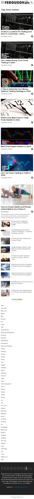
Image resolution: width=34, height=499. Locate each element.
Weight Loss (4, 457)
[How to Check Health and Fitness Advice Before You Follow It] (17, 194)
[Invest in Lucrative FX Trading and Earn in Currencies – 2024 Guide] (17, 21)
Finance (3, 354)
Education (3, 338)
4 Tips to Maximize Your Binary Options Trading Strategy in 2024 (16, 90)
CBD (12, 261)
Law (12, 235)
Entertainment (4, 340)
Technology (4, 448)
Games (3, 370)
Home (2, 7)
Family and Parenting (6, 346)
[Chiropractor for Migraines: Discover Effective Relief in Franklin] (5, 223)
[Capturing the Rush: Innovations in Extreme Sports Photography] (5, 267)
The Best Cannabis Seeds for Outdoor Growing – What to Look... (20, 257)
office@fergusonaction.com (20, 487)
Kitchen (3, 397)
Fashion (3, 348)
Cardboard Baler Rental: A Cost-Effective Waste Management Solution (21, 248)
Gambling (3, 367)
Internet (3, 392)
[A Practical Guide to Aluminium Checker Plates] (5, 241)
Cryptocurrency (5, 330)
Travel (2, 454)
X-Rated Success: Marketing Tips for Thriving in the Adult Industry (21, 291)
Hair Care (3, 375)
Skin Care (3, 440)
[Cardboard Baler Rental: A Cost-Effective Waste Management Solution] (5, 249)
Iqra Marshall (5, 212)
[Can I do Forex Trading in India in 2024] (17, 162)
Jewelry (3, 394)
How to (3, 386)
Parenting (3, 421)
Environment (4, 343)
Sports (2, 446)
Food (2, 362)
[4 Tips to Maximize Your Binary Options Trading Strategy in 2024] (17, 78)
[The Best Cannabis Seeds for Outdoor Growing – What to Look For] (5, 258)
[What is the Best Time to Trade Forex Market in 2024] (17, 107)
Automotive (4, 308)
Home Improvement (6, 384)
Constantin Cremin (6, 36)
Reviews (3, 432)
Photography (4, 427)
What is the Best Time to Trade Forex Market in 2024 (15, 119)
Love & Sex (4, 405)
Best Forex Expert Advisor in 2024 (16, 146)
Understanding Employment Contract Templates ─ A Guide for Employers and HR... (21, 231)
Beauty (3, 313)
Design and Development (7, 332)
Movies (3, 416)
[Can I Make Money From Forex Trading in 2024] (17, 50)
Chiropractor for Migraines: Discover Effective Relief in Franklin (19, 222)
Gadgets (3, 365)
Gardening (3, 373)
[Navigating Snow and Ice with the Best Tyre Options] (5, 284)
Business (3, 319)
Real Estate (4, 430)
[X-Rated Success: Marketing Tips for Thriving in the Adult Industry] (5, 293)
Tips (2, 451)
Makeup (3, 408)
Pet (2, 424)
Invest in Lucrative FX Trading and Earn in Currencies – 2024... (16, 33)
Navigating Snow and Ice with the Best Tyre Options (22, 282)
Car (12, 285)
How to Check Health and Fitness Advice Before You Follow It (16, 208)
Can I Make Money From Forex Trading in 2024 (14, 61)
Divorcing (3, 335)
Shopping (3, 435)
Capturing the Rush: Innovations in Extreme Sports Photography (21, 265)
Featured (3, 351)
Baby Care (3, 311)
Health (13, 226)
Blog (12, 242)
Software (3, 443)
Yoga (2, 459)
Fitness (3, 359)
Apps (2, 305)
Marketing (3, 411)
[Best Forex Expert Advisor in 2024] (17, 136)
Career (2, 324)
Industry (3, 389)
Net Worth (3, 419)
